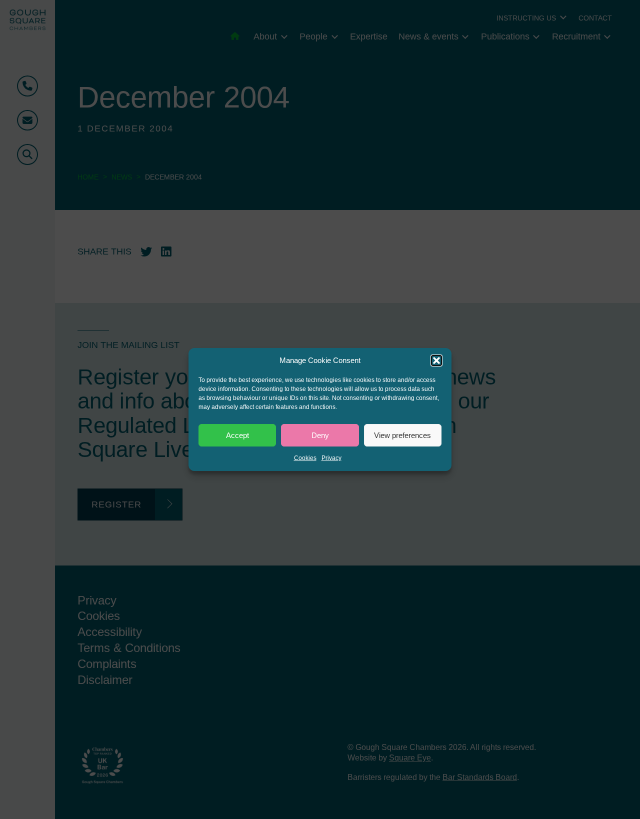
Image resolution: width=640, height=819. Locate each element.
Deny (320, 435)
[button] (437, 361)
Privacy (332, 458)
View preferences (402, 435)
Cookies (305, 458)
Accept (237, 435)
